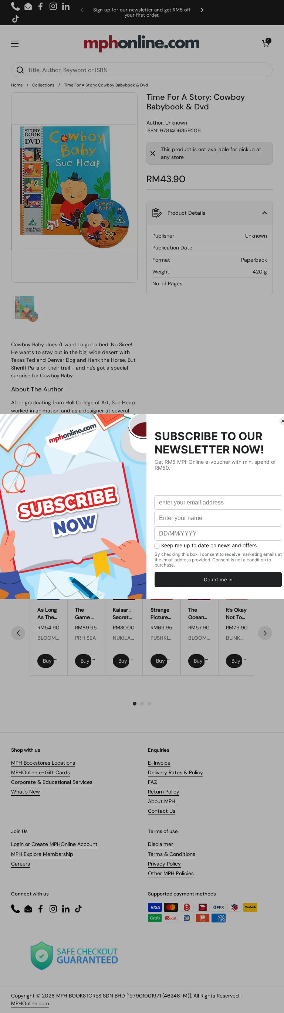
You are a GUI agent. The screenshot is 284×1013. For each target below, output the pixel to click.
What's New (25, 791)
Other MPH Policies (171, 873)
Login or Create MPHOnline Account (54, 844)
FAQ (153, 782)
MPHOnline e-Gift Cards (40, 772)
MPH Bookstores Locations (43, 762)
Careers (20, 863)
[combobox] (142, 69)
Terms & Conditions (171, 854)
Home (17, 85)
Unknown (176, 122)
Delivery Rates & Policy (175, 772)
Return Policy (163, 791)
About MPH (161, 801)
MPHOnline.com (30, 1003)
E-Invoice (159, 762)
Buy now (48, 660)
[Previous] (18, 633)
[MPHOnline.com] (141, 44)
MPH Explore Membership (42, 854)
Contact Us (161, 811)
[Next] (265, 633)
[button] (265, 43)
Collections (43, 85)
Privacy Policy (164, 863)
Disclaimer (160, 844)
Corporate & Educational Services (51, 782)
